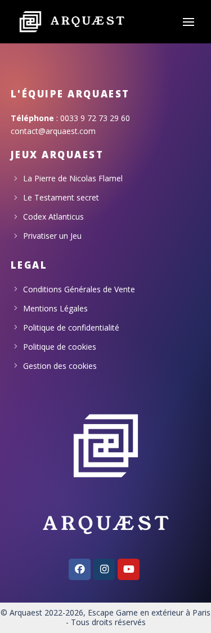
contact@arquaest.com (53, 131)
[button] (188, 22)
